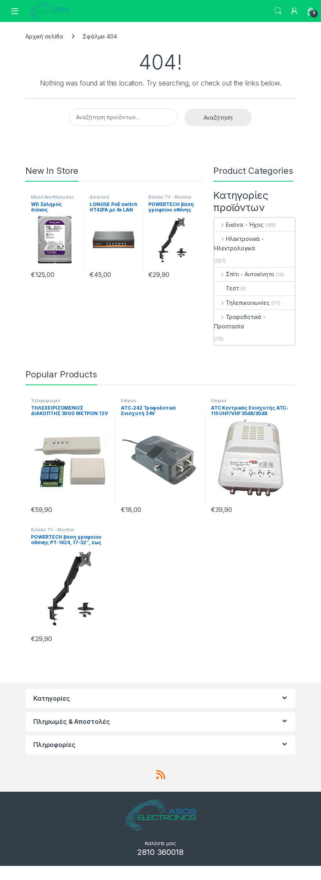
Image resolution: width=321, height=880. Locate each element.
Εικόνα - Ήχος (244, 224)
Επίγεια (128, 400)
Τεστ (232, 288)
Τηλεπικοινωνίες (248, 302)
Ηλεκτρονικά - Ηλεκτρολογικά (239, 243)
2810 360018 (160, 852)
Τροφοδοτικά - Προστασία (239, 321)
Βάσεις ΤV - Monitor (169, 197)
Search (278, 11)
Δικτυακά (99, 197)
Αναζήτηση (218, 117)
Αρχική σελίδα (44, 36)
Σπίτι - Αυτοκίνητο (250, 274)
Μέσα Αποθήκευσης (52, 197)
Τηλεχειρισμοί (45, 400)
